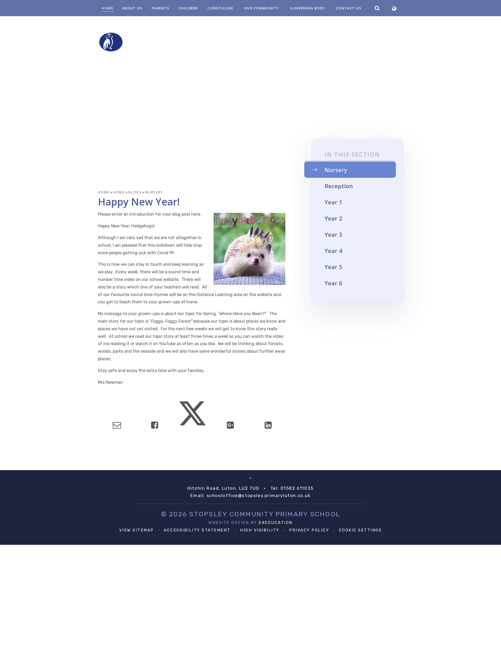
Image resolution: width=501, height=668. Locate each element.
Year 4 (333, 251)
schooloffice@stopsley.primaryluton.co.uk (259, 495)
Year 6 (333, 283)
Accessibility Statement (197, 530)
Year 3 (333, 234)
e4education (276, 522)
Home (103, 192)
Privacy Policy (309, 530)
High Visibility (259, 530)
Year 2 (333, 218)
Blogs (134, 192)
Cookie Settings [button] (360, 530)
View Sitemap (136, 530)
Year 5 (333, 267)
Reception (339, 186)
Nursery (154, 192)
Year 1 (333, 202)
